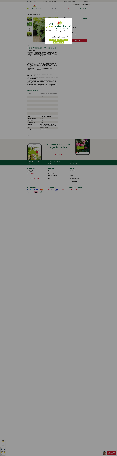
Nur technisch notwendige (62, 39)
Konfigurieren (52, 39)
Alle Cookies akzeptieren (58, 42)
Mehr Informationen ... (52, 31)
